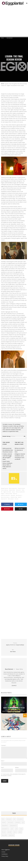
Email (2, 767)
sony (21, 828)
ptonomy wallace (6, 497)
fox (23, 490)
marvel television (6, 495)
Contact (3, 852)
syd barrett (4, 498)
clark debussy (5, 490)
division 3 (19, 490)
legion (3, 493)
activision (8, 819)
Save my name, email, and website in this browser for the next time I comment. (13, 774)
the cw (3, 832)
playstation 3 (13, 825)
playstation (5, 825)
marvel (15, 493)
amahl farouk (5, 488)
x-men (16, 498)
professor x (19, 495)
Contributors (4, 854)
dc (14, 819)
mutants (13, 495)
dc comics (20, 819)
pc (23, 822)
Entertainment (14, 62)
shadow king (14, 497)
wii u (15, 832)
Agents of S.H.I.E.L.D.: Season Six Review (15, 644)
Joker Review (13, 650)
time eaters (11, 498)
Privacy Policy (4, 856)
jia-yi (14, 491)
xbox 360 (4, 835)
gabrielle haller (7, 491)
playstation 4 (5, 828)
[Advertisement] (14, 22)
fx (2, 491)
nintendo (17, 822)
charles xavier (21, 488)
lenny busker (9, 493)
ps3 (12, 828)
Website (17, 767)
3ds (3, 819)
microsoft (10, 822)
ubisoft (9, 832)
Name (2, 760)
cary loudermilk (13, 488)
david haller (12, 490)
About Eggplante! (5, 849)
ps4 (16, 828)
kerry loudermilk (21, 491)
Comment (3, 745)
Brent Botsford (6, 62)
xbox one (11, 835)
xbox (20, 832)
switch (19, 497)
